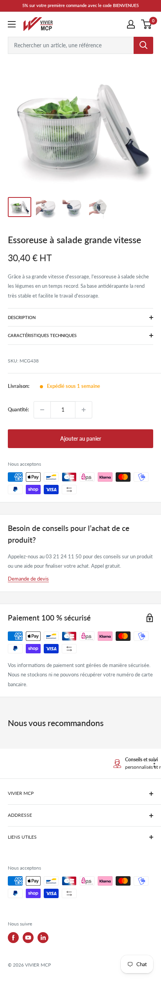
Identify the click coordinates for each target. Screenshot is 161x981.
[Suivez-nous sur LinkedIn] (43, 937)
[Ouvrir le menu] (12, 24)
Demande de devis (28, 579)
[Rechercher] (143, 45)
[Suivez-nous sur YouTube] (28, 937)
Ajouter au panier (80, 438)
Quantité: (18, 409)
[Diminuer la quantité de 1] (42, 410)
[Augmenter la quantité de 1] (83, 410)
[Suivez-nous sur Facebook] (13, 937)
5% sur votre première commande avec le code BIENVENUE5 (80, 5)
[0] (147, 24)
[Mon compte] (131, 24)
